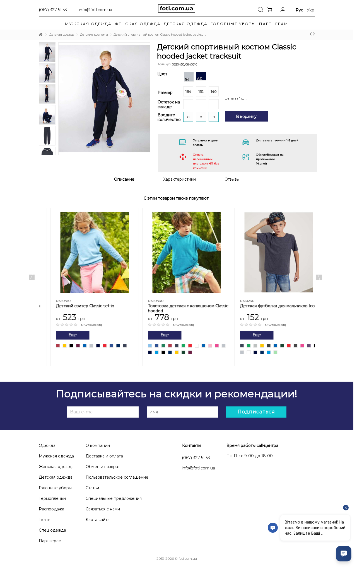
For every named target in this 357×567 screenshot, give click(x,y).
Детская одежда (56, 477)
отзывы (232, 179)
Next (47, 149)
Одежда (47, 445)
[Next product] (314, 33)
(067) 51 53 (53, 9)
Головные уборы (55, 487)
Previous (32, 277)
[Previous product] (311, 33)
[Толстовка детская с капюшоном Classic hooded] (176, 252)
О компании (98, 445)
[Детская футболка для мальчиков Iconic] (268, 252)
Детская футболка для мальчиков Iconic (270, 305)
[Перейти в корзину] (271, 9)
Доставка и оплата (104, 456)
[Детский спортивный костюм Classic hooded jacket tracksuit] (104, 99)
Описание (124, 179)
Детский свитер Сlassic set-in (75, 305)
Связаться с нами (103, 509)
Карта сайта (98, 519)
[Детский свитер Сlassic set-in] (84, 252)
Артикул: (164, 64)
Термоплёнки (52, 498)
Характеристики (179, 179)
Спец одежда (52, 530)
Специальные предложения (114, 498)
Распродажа (51, 509)
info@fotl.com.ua (95, 9)
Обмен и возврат (103, 466)
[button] (274, 23)
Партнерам (50, 540)
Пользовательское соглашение (117, 477)
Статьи (92, 487)
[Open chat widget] (343, 553)
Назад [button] (51, 89)
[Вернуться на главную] (40, 34)
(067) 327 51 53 (196, 457)
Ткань (44, 519)
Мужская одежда (56, 456)
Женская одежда (56, 466)
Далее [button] (154, 89)
